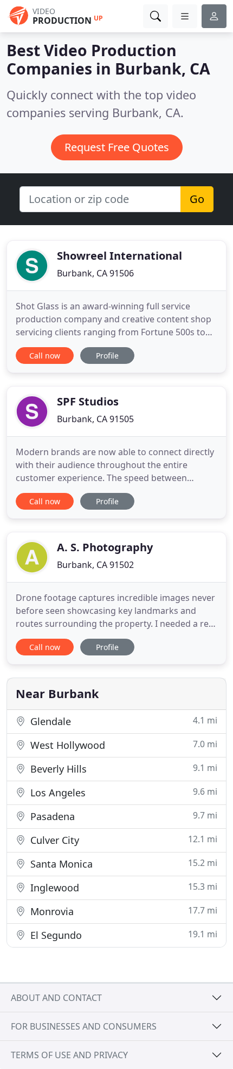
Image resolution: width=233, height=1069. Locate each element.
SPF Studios (88, 401)
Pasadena (122, 816)
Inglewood (122, 887)
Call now (44, 355)
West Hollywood (122, 745)
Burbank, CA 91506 (95, 273)
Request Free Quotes (116, 147)
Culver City (122, 840)
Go (197, 199)
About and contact (56, 998)
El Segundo (122, 935)
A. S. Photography (105, 547)
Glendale (122, 721)
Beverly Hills (122, 768)
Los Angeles (122, 792)
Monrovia (122, 911)
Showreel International (119, 255)
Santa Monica (122, 863)
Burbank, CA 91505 (95, 419)
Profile (107, 355)
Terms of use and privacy (69, 1055)
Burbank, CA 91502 (95, 565)
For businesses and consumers (84, 1026)
